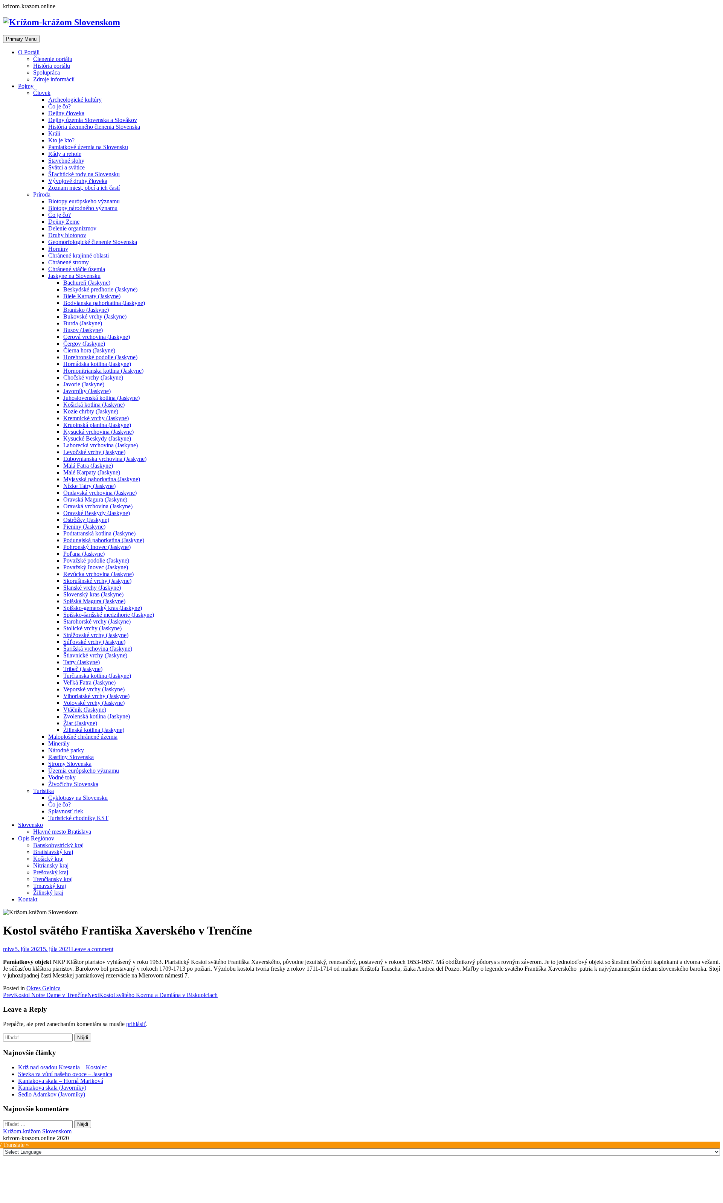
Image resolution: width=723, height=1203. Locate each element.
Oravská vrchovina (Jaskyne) (98, 506)
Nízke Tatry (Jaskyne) (89, 486)
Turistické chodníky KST (78, 818)
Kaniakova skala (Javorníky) (52, 1087)
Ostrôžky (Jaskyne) (86, 520)
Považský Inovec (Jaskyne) (95, 567)
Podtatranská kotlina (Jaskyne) (99, 533)
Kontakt (27, 899)
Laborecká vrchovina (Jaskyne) (100, 445)
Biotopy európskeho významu (84, 201)
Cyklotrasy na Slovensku (78, 797)
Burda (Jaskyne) (82, 323)
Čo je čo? (59, 106)
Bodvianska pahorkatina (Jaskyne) (104, 303)
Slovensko (30, 825)
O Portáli (29, 52)
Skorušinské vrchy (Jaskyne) (97, 581)
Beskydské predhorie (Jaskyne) (100, 289)
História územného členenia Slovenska (94, 127)
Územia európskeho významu (83, 770)
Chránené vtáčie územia (76, 269)
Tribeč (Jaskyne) (82, 669)
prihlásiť (136, 1024)
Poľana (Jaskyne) (84, 553)
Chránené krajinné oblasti (78, 255)
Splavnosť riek (65, 811)
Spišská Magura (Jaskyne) (94, 601)
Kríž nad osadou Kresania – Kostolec (62, 1067)
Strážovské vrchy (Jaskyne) (95, 635)
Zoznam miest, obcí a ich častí (84, 187)
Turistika (43, 791)
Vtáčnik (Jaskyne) (84, 709)
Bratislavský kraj (53, 852)
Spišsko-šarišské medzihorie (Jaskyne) (108, 614)
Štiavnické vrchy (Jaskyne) (95, 655)
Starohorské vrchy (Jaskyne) (97, 621)
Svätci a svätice (66, 167)
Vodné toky (62, 777)
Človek (41, 93)
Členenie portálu (52, 59)
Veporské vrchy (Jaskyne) (94, 689)
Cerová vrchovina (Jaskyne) (96, 337)
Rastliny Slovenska (71, 757)
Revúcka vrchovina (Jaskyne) (98, 574)
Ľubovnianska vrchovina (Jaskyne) (104, 459)
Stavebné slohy (66, 160)
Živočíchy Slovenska (73, 784)
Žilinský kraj (48, 892)
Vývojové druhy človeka (77, 181)
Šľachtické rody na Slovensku (84, 174)
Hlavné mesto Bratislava (62, 831)
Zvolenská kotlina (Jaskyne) (96, 716)
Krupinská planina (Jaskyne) (97, 425)
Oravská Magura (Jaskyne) (95, 499)
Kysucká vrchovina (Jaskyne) (98, 431)
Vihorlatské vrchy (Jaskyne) (96, 696)
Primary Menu (21, 39)
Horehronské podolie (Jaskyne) (100, 357)
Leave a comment (92, 949)
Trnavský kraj (49, 886)
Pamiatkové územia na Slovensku (88, 147)
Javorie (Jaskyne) (83, 384)
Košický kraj (48, 858)
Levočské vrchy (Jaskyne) (94, 452)
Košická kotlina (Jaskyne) (94, 404)
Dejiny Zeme (63, 221)
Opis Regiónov (36, 838)
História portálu (51, 66)
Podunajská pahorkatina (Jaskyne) (103, 540)
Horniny (58, 248)
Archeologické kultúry (75, 99)
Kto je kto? (61, 140)
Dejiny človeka (66, 113)
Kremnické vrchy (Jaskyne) (96, 418)
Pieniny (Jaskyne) (84, 526)
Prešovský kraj (50, 872)
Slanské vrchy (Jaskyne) (92, 587)
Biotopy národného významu (82, 208)
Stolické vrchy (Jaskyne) (92, 628)
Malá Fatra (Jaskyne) (88, 465)
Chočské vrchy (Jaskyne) (93, 377)
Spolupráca (46, 72)
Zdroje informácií (54, 79)
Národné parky (66, 750)
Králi (54, 133)
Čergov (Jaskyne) (84, 343)
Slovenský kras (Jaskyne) (93, 594)
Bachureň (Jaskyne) (86, 282)
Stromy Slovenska (70, 764)
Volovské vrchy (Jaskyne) (94, 703)
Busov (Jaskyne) (83, 330)
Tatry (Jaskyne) (81, 662)
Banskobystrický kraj (58, 845)
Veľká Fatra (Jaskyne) (89, 682)
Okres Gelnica (43, 988)
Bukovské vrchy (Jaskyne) (95, 316)
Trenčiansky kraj (53, 879)
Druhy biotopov (67, 235)
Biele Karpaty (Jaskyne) (91, 296)
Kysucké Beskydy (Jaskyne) (97, 438)
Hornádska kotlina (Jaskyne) (97, 364)
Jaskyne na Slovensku (74, 276)
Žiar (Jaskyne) (80, 723)
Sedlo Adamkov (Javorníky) (51, 1094)
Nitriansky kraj (51, 865)
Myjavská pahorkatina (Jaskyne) (101, 479)
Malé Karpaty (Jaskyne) (91, 472)
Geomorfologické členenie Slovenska (92, 242)
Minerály (59, 743)
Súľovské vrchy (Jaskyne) (94, 642)
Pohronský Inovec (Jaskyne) (97, 547)
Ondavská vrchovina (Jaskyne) (100, 492)
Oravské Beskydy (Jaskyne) (96, 513)
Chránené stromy (68, 262)
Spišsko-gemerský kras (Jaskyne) (102, 608)
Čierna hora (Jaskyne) (89, 350)
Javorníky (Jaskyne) (87, 391)
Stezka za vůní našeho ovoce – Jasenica (65, 1074)
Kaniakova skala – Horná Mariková (60, 1081)
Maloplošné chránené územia (82, 736)
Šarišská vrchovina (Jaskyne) (97, 648)
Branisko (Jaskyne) (86, 309)
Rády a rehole (64, 154)
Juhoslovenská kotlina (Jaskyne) (101, 398)
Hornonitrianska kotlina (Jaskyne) (103, 370)
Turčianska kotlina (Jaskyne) (97, 675)
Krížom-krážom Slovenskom (37, 1131)
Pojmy (26, 86)
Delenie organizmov (72, 228)
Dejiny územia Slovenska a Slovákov (92, 120)
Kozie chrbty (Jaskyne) (90, 411)
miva (9, 949)
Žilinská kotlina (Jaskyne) (93, 730)
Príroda (41, 194)
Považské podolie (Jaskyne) (96, 560)
